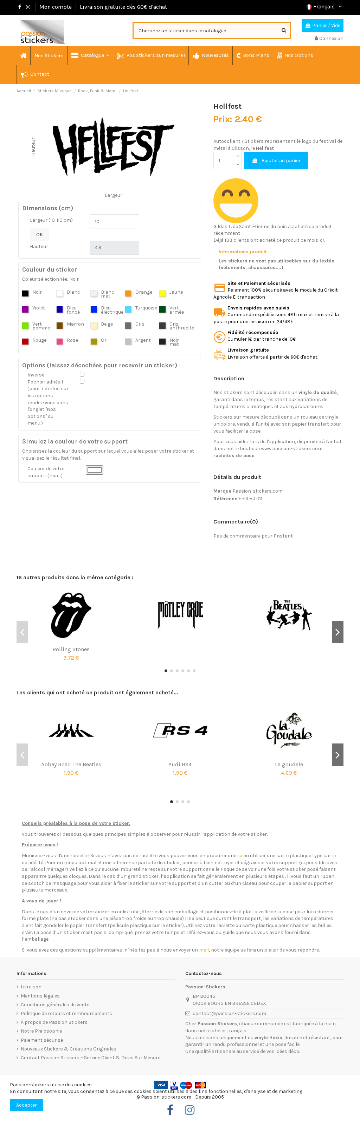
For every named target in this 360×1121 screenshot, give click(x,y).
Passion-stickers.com (257, 491)
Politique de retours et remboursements (66, 1013)
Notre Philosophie (41, 1031)
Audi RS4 (180, 764)
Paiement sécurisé (42, 1040)
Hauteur (39, 246)
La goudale (289, 764)
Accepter (26, 1105)
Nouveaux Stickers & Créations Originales (68, 1049)
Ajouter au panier (281, 161)
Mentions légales (40, 996)
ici (239, 856)
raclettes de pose (234, 456)
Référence (225, 499)
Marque (222, 491)
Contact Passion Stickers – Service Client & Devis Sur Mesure (90, 1058)
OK (39, 235)
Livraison (31, 987)
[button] (90, 55)
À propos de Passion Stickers (54, 1022)
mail (204, 950)
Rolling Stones (71, 649)
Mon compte (55, 7)
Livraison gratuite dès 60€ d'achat (123, 7)
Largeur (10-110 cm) (51, 220)
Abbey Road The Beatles (71, 764)
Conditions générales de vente (55, 1005)
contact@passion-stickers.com (229, 1013)
